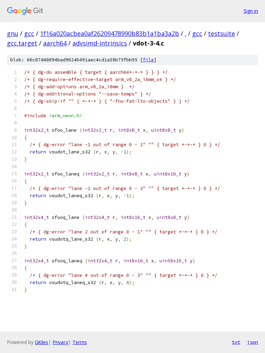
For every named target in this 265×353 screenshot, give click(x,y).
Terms (79, 342)
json (252, 342)
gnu (12, 33)
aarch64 (55, 43)
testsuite (221, 33)
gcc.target (22, 43)
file (148, 60)
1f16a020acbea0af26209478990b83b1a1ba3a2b (109, 33)
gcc (29, 33)
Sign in (251, 11)
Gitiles (41, 342)
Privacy (60, 342)
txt (236, 342)
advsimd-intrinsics (99, 43)
